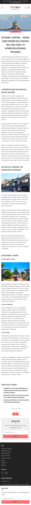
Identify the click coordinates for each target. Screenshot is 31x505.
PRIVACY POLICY (6, 458)
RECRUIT (3, 465)
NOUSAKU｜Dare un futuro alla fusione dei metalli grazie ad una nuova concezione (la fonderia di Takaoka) (16, 390)
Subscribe (15, 436)
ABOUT (3, 460)
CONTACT (4, 462)
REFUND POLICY (6, 453)
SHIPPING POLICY (6, 451)
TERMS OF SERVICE (6, 448)
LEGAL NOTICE (5, 455)
